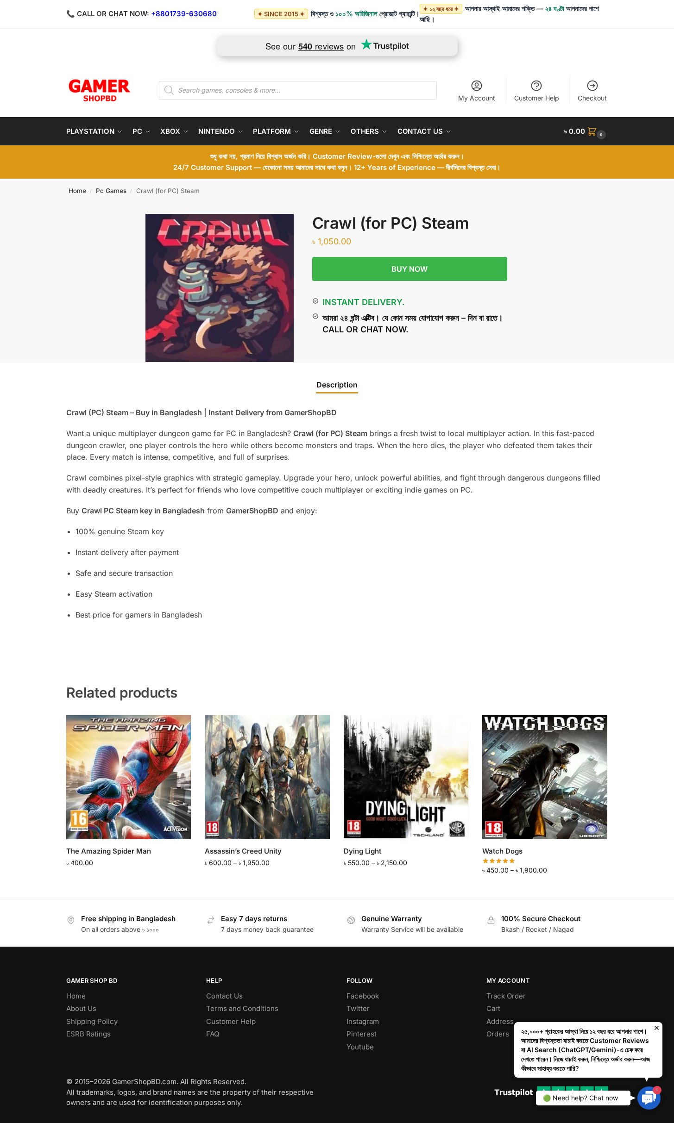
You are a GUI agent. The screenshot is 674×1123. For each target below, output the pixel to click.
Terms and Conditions (242, 1008)
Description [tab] (337, 384)
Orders (497, 1033)
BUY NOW (409, 269)
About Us (81, 1008)
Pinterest (361, 1033)
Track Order (506, 996)
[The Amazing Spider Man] (128, 777)
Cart (493, 1008)
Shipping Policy (92, 1021)
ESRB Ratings (88, 1033)
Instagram (362, 1021)
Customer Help (536, 98)
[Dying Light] (406, 777)
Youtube (360, 1046)
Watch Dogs (502, 851)
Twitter (358, 1008)
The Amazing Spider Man (108, 851)
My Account (476, 98)
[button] (586, 131)
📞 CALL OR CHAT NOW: (107, 13)
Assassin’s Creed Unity (243, 851)
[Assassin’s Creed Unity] (267, 777)
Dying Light (362, 851)
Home (77, 190)
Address (500, 1021)
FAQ (212, 1033)
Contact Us (224, 996)
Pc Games (111, 190)
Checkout (592, 98)
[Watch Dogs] (544, 777)
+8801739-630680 (184, 13)
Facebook (362, 996)
